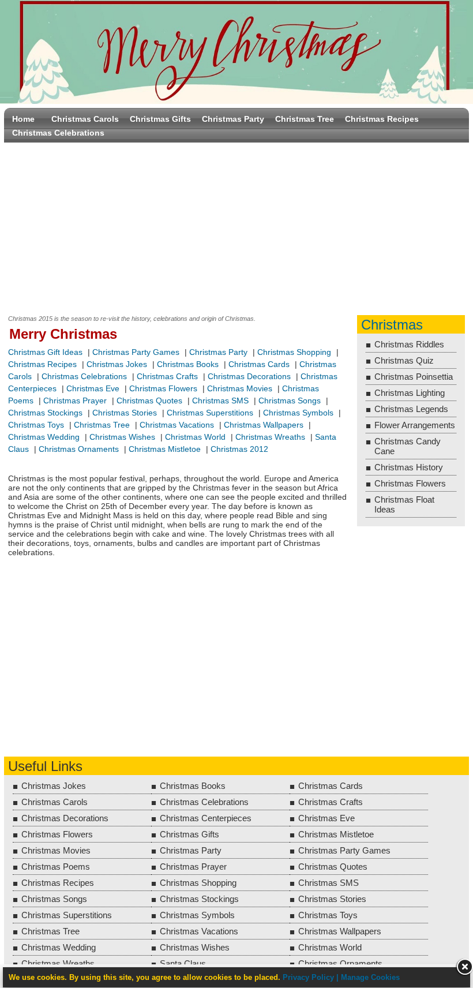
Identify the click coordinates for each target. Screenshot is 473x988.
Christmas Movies (239, 388)
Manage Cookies (370, 977)
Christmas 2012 (239, 449)
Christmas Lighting (409, 393)
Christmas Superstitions (210, 412)
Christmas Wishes (123, 436)
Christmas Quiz (404, 360)
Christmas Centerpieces (205, 818)
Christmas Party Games (135, 352)
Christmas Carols (85, 119)
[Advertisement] (236, 226)
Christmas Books (188, 364)
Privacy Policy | (312, 977)
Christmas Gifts (160, 119)
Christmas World (195, 436)
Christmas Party (233, 119)
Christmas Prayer (75, 400)
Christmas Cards (259, 364)
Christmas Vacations (177, 424)
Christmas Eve (92, 388)
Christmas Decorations (249, 376)
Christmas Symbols (298, 412)
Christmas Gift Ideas (45, 352)
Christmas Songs (289, 400)
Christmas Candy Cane (407, 446)
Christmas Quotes (149, 400)
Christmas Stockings (45, 412)
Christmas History (408, 467)
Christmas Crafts (167, 376)
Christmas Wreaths (270, 436)
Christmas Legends (411, 409)
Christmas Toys (36, 424)
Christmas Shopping (294, 352)
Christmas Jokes (117, 364)
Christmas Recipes (382, 119)
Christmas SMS (220, 400)
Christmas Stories (124, 412)
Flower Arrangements (414, 425)
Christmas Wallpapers (263, 424)
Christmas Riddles (409, 344)
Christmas (392, 324)
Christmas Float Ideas (404, 504)
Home (23, 119)
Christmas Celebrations (58, 132)
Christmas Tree (304, 119)
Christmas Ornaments (79, 449)
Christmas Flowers (163, 388)
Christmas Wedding (44, 436)
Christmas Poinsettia (413, 376)
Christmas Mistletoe (165, 449)
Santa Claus (183, 963)
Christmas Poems (55, 866)
